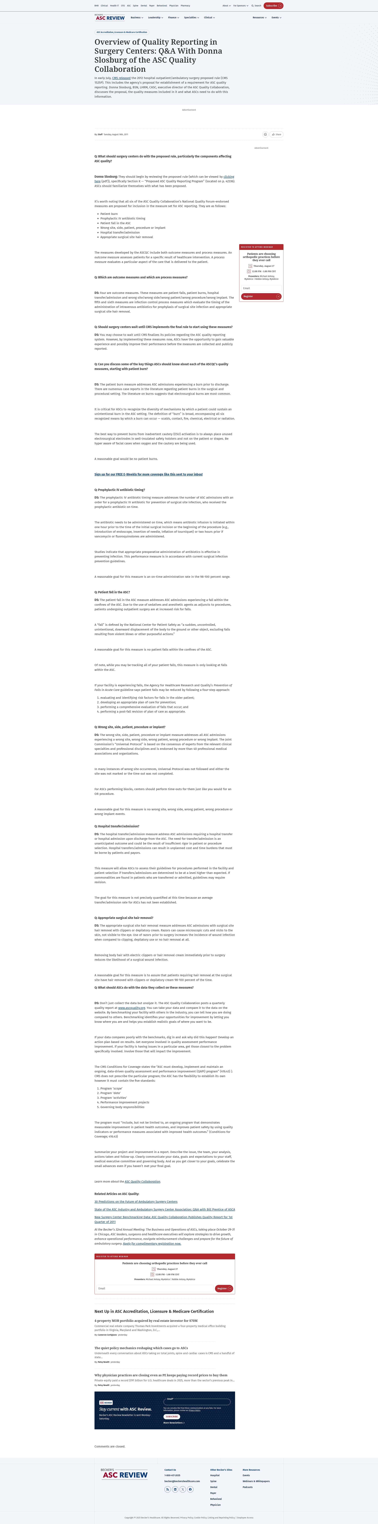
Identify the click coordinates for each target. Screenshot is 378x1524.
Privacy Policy (194, 1410)
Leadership (154, 17)
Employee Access (245, 1517)
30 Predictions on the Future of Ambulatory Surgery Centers (135, 1202)
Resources (258, 17)
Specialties (190, 17)
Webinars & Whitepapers (256, 1481)
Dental (144, 5)
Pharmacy (185, 5)
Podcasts (248, 1487)
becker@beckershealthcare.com (182, 1481)
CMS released (121, 78)
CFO (123, 5)
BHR (96, 5)
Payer (151, 5)
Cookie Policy (200, 1517)
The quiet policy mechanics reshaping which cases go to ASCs (141, 1348)
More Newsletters (173, 1422)
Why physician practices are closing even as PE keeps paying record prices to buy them (160, 1375)
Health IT (114, 5)
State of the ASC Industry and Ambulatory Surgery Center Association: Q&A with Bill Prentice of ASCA (164, 1209)
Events (275, 17)
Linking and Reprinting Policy (221, 1517)
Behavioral (162, 5)
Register (222, 1288)
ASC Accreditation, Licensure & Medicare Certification (122, 32)
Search (258, 5)
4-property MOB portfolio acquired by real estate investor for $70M (146, 1321)
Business (136, 17)
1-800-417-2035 (172, 1475)
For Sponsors (239, 5)
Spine (135, 5)
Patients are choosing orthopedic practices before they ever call (164, 1263)
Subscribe (271, 5)
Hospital (215, 1475)
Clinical (104, 5)
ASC (129, 5)
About (225, 5)
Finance (172, 17)
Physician (173, 5)
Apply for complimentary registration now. (152, 1243)
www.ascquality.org (131, 1008)
